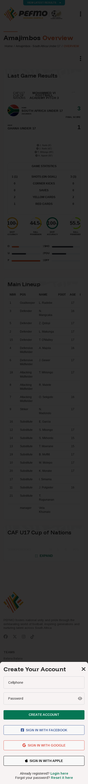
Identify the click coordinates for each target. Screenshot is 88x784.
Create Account (44, 714)
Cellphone (15, 682)
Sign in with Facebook (46, 730)
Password (15, 698)
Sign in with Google (46, 745)
